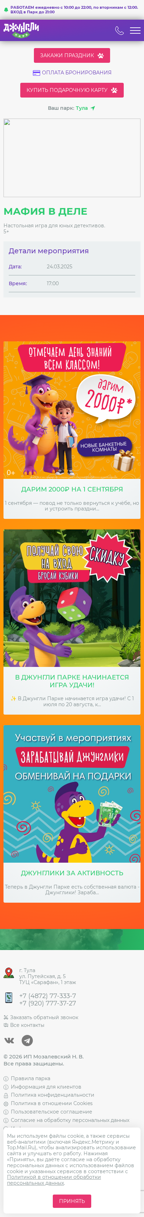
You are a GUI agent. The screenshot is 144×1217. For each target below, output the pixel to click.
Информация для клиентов (46, 1087)
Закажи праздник (67, 55)
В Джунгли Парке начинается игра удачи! (72, 681)
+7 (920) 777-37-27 (47, 1003)
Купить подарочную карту (67, 90)
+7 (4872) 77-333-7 (47, 996)
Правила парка (30, 1078)
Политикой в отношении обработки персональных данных (54, 1180)
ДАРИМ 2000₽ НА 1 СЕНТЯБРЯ (72, 489)
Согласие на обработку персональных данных (70, 1120)
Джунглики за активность (72, 873)
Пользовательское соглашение (51, 1112)
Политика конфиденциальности (52, 1095)
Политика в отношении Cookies (52, 1103)
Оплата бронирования (76, 73)
